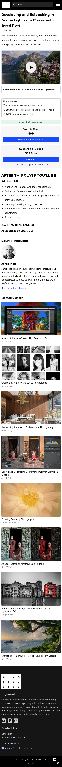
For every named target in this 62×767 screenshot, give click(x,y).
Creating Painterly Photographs (17, 519)
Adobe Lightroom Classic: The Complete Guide (26, 338)
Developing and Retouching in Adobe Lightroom (29, 89)
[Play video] (31, 67)
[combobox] (32, 4)
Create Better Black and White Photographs (24, 382)
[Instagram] (16, 720)
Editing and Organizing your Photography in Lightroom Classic (30, 473)
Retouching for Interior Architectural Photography (27, 427)
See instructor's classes (13, 288)
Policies (31, 763)
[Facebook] (9, 720)
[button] (55, 760)
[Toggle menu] (57, 4)
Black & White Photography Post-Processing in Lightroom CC (25, 610)
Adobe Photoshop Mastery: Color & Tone (22, 563)
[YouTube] (3, 720)
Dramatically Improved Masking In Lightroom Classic (28, 655)
